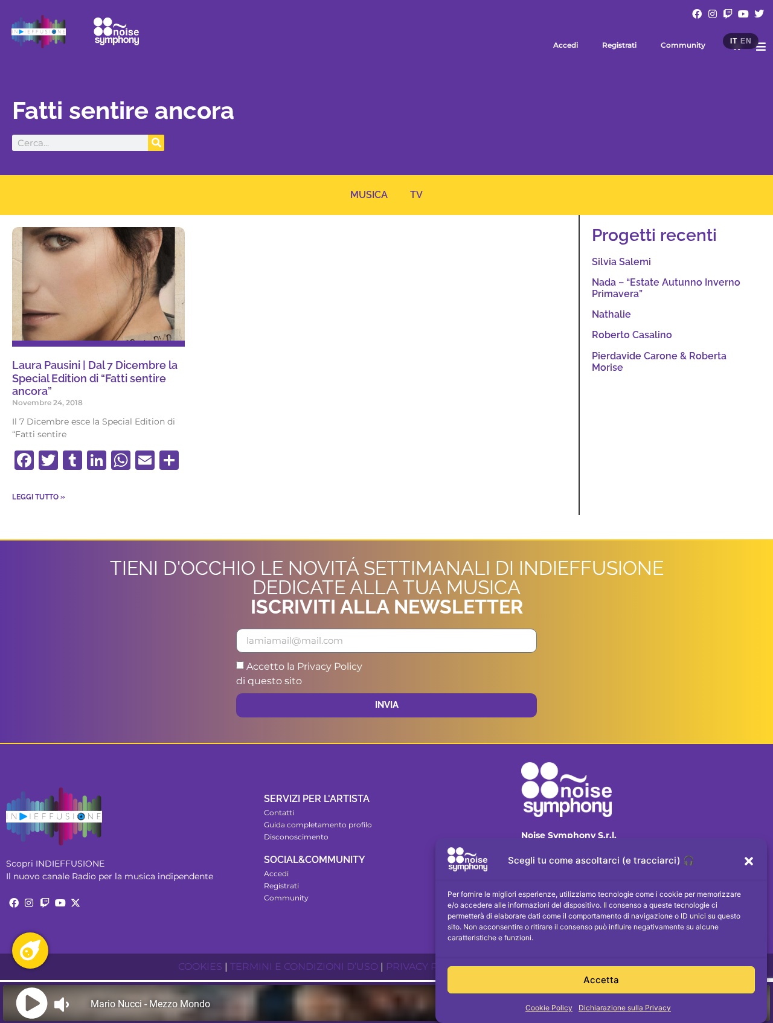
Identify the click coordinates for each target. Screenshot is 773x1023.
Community (683, 45)
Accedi (565, 45)
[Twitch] (728, 14)
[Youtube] (743, 14)
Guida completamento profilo (318, 824)
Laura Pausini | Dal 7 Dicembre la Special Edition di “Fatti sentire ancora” (95, 378)
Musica (369, 194)
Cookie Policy (549, 1007)
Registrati (619, 45)
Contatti (279, 812)
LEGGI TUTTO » (38, 497)
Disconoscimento (296, 836)
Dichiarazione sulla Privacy (625, 1007)
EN (745, 41)
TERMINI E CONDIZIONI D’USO (304, 966)
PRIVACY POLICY (426, 966)
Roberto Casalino (632, 335)
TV (416, 194)
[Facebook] (697, 14)
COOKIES (200, 966)
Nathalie (611, 314)
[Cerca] (156, 143)
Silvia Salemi (621, 262)
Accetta (601, 980)
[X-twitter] (75, 903)
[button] (749, 861)
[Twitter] (759, 14)
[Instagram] (712, 14)
